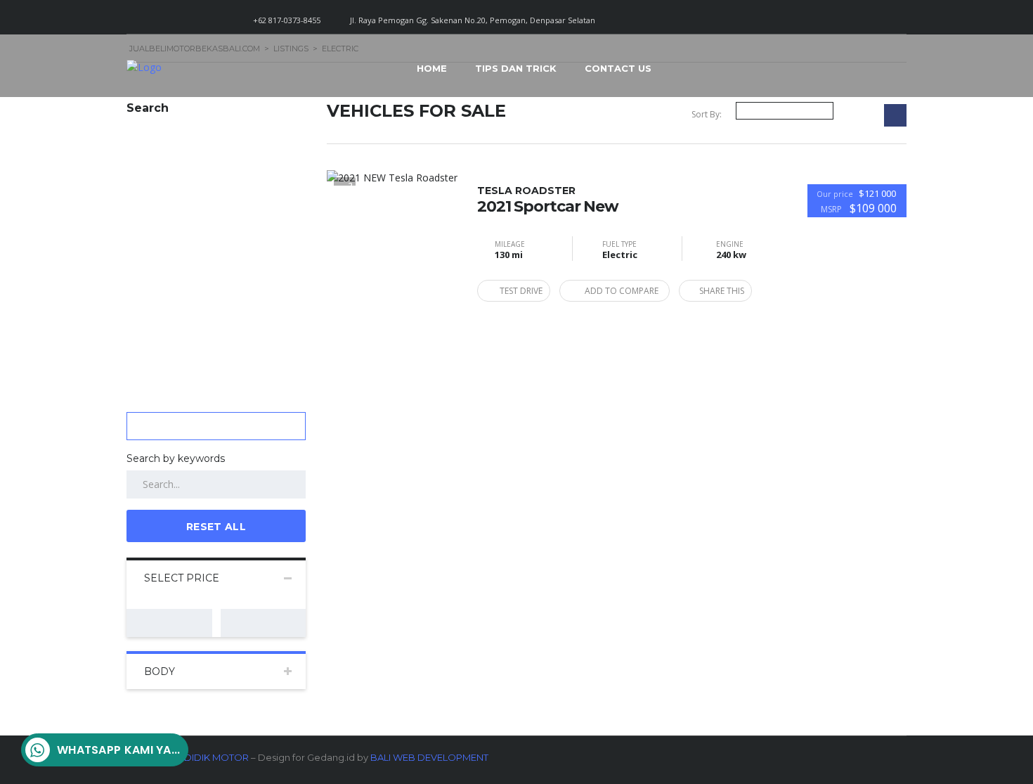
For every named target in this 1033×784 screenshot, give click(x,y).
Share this (721, 291)
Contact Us (618, 68)
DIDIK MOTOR (216, 757)
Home (432, 68)
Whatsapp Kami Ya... (119, 750)
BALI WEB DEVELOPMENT (429, 757)
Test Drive (521, 291)
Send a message (149, 665)
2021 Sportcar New (547, 199)
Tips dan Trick (516, 68)
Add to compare (621, 291)
